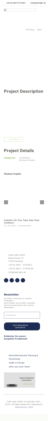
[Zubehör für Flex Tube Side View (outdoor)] (24, 179)
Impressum (36, 404)
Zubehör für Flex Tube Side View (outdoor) (21, 221)
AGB (31, 407)
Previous (30, 30)
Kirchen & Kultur (27, 160)
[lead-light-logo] (20, 9)
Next (39, 30)
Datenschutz (21, 407)
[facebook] (6, 280)
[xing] (23, 280)
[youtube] (12, 280)
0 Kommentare (24, 226)
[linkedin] (17, 280)
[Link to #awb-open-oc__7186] (41, 13)
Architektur (24, 158)
